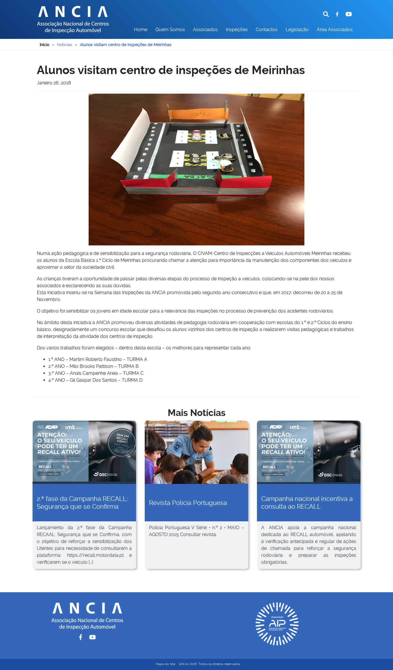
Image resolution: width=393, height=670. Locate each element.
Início (44, 44)
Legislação (297, 29)
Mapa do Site (165, 664)
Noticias (64, 44)
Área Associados (335, 29)
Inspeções (237, 29)
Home (140, 29)
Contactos (267, 29)
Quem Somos (170, 29)
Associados (205, 29)
